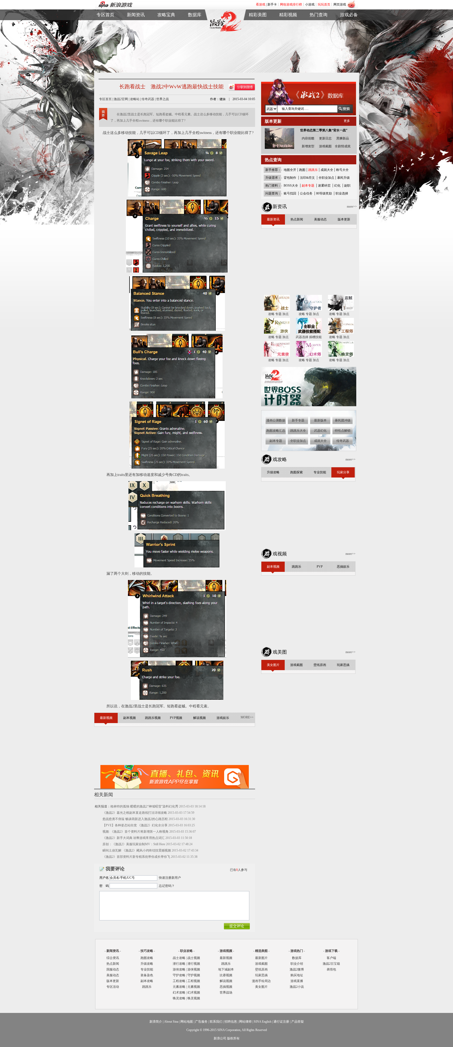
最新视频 (226, 958)
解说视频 (288, 43)
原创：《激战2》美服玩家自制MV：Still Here (134, 844)
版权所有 (233, 1038)
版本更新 (135, 43)
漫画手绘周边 (261, 981)
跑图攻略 (147, 958)
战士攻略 (179, 958)
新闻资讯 (136, 14)
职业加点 (166, 37)
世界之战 (162, 99)
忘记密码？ (167, 886)
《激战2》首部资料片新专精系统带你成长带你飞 (136, 857)
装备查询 (194, 25)
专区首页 (105, 25)
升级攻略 (147, 963)
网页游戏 (339, 4)
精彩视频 (288, 14)
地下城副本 (226, 969)
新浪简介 (155, 1021)
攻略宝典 (166, 14)
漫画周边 (257, 49)
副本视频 (288, 25)
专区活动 (112, 987)
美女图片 (261, 987)
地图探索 (166, 49)
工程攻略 (179, 981)
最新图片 (261, 958)
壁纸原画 (257, 37)
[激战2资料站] (225, 30)
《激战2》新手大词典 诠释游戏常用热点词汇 (134, 838)
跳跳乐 (147, 987)
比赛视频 (226, 975)
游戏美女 (257, 25)
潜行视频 (193, 963)
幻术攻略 (179, 992)
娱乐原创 (288, 49)
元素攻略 (179, 987)
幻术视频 (193, 992)
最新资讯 (135, 25)
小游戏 (310, 4)
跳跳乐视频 (288, 31)
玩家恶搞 (257, 43)
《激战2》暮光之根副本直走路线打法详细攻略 (135, 813)
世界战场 (226, 992)
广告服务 (201, 1021)
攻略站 (134, 99)
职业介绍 (166, 31)
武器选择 (302, 337)
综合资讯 (112, 958)
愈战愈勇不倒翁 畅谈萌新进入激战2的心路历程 (135, 819)
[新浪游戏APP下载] (174, 787)
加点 (285, 314)
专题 (278, 314)
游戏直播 (318, 37)
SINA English (262, 1021)
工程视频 (193, 981)
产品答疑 (297, 1021)
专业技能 (147, 969)
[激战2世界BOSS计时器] (309, 405)
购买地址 (318, 31)
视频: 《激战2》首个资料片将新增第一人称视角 (136, 831)
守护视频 (193, 975)
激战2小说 (297, 987)
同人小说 (318, 43)
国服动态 (112, 969)
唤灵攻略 (179, 998)
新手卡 (272, 4)
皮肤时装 (194, 31)
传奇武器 (148, 99)
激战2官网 (121, 99)
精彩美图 (258, 14)
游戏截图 (257, 31)
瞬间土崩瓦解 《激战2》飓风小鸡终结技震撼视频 (137, 850)
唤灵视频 (193, 998)
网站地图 (186, 1021)
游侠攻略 (179, 969)
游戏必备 (349, 14)
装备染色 (147, 975)
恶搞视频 (226, 987)
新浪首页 (105, 43)
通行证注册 (281, 1021)
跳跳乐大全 (166, 43)
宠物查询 (194, 43)
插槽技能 (315, 337)
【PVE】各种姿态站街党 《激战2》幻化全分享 (135, 825)
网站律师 (245, 1021)
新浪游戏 (105, 37)
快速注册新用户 (170, 878)
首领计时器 (349, 31)
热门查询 (318, 14)
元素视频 (193, 987)
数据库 (194, 14)
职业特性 (194, 37)
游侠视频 (193, 969)
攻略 (271, 314)
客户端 (348, 25)
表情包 (348, 37)
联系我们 (216, 1021)
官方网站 (105, 31)
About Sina (171, 1021)
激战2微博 (318, 25)
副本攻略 (147, 981)
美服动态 (135, 37)
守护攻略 (179, 975)
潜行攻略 (179, 963)
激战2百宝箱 (331, 963)
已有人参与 (238, 870)
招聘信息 (230, 1021)
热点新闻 (135, 31)
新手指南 (166, 25)
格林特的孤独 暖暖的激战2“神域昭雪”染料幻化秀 (144, 806)
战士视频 (193, 958)
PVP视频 (288, 37)
